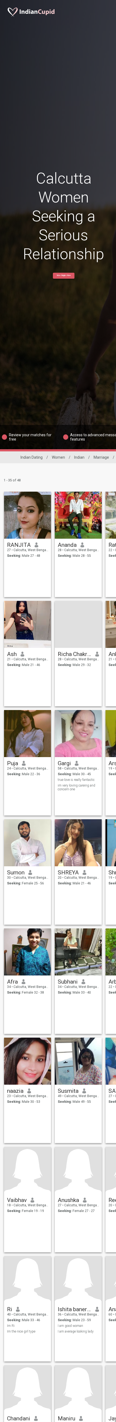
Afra (12, 981)
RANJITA (19, 545)
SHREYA (68, 872)
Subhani (68, 981)
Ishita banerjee (74, 1309)
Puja (12, 763)
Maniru (66, 1418)
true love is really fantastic (76, 780)
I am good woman (70, 1326)
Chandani (18, 1418)
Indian (79, 457)
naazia (15, 1091)
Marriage (101, 457)
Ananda (67, 545)
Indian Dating (32, 457)
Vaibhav (17, 1200)
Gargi (64, 763)
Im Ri (11, 1326)
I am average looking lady (76, 1331)
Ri (9, 1309)
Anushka (68, 1200)
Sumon (16, 872)
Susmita (68, 1091)
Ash (12, 654)
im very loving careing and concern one (76, 787)
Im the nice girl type (21, 1331)
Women (58, 457)
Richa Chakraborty (74, 654)
